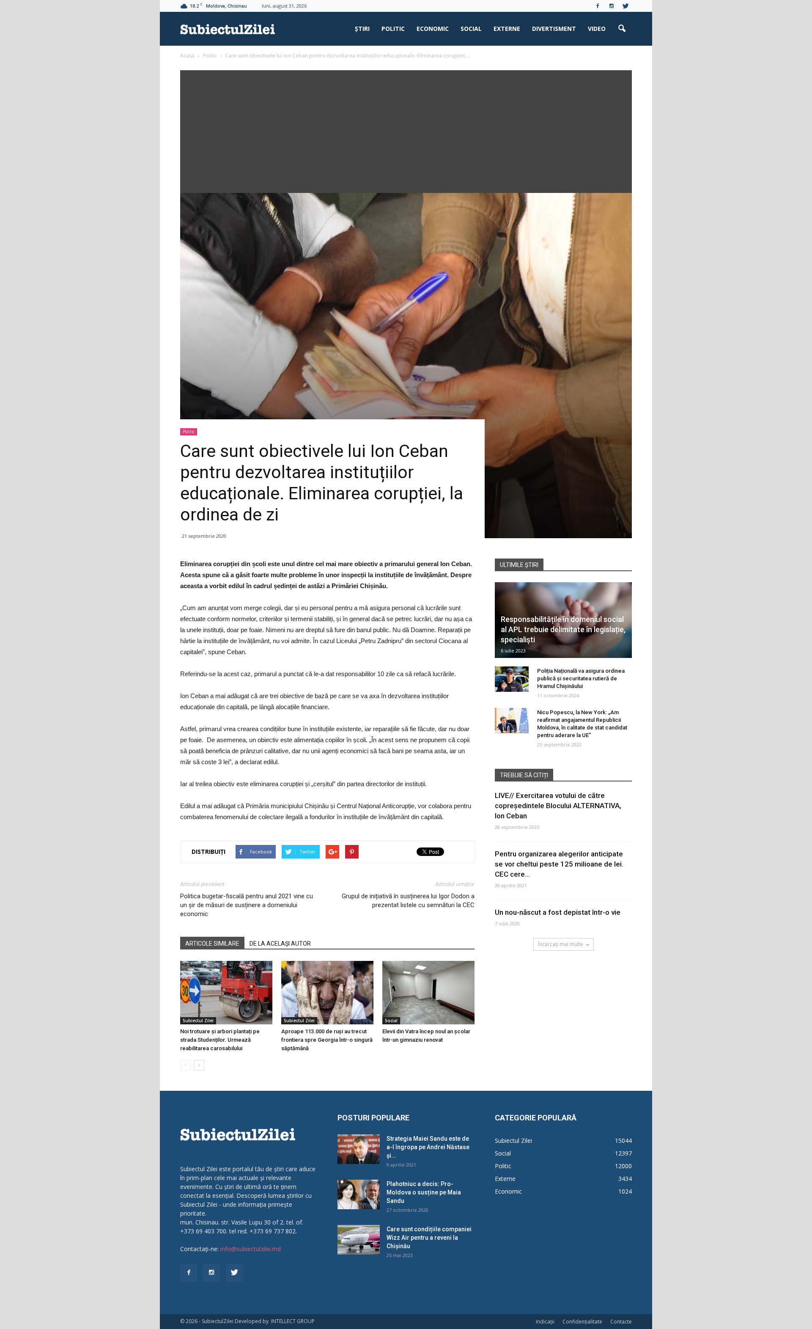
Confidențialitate (582, 1321)
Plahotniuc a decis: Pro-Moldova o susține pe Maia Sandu (424, 1192)
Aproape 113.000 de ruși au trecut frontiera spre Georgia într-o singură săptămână (327, 1039)
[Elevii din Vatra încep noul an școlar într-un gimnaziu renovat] (428, 992)
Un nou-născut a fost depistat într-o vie (557, 912)
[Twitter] (625, 6)
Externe (507, 29)
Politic (393, 29)
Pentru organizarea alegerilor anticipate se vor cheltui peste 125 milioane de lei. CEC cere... (559, 864)
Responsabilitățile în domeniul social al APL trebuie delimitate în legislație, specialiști (563, 629)
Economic (433, 29)
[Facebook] (597, 6)
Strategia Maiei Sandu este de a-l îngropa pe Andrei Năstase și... (428, 1147)
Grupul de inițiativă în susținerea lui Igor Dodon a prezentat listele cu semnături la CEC (408, 900)
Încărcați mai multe (560, 944)
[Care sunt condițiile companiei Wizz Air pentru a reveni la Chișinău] (358, 1240)
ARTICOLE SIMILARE (212, 943)
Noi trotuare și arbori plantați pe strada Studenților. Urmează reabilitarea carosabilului (220, 1039)
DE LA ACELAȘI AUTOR (280, 943)
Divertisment (554, 29)
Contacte (621, 1321)
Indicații (545, 1321)
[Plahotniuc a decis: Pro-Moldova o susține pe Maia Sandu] (358, 1194)
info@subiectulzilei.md (250, 1249)
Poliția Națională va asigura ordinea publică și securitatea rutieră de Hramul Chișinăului (581, 678)
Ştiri (362, 29)
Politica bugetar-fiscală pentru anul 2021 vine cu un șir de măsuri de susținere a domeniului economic (246, 905)
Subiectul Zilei (198, 1021)
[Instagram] (611, 6)
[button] (622, 29)
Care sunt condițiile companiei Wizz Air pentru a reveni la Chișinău (429, 1237)
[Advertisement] (406, 129)
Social (471, 29)
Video (597, 29)
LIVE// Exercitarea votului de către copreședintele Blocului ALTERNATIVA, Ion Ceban (558, 805)
